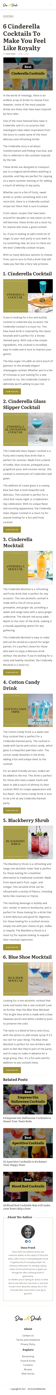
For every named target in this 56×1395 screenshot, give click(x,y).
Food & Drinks (28, 1360)
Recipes (28, 1369)
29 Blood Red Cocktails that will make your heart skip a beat (26, 1206)
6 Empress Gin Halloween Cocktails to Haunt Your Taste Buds (27, 1119)
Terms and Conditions (28, 1339)
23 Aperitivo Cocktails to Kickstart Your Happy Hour (25, 1163)
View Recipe (12, 391)
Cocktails (8, 16)
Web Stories (28, 1373)
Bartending (28, 1356)
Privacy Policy (28, 1344)
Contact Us (28, 1335)
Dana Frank (10, 54)
